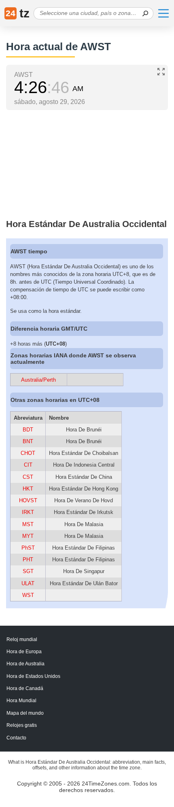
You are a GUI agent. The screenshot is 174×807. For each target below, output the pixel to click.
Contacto (16, 738)
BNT (28, 441)
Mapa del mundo (25, 713)
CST (28, 477)
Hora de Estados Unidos (33, 676)
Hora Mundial (21, 700)
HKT (28, 489)
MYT (28, 536)
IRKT (28, 512)
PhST (28, 548)
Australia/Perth (38, 380)
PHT (28, 559)
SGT (28, 571)
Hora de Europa (24, 651)
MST (28, 524)
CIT (28, 465)
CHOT (28, 453)
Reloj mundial (21, 639)
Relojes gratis (21, 725)
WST (28, 595)
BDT (28, 430)
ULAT (27, 583)
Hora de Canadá (24, 688)
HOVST (28, 500)
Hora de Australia (25, 664)
